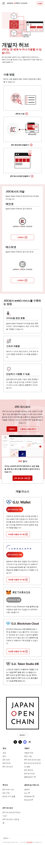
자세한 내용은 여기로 (16, 534)
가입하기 (11, 429)
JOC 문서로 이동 (20, 478)
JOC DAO (29, 842)
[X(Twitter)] (15, 742)
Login (40, 3)
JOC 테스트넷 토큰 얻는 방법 (32, 765)
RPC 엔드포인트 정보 (32, 760)
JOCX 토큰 (6, 763)
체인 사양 (28, 756)
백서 (4, 756)
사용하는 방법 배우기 (28, 429)
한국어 (5, 838)
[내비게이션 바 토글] (3, 3)
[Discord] (25, 742)
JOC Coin (6, 760)
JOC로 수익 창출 (9, 796)
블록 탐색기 (28, 777)
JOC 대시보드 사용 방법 (11, 821)
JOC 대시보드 (8, 766)
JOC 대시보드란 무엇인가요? (11, 814)
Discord (27, 800)
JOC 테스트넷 (29, 773)
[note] (29, 742)
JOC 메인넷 (28, 770)
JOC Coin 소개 (8, 789)
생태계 (26, 789)
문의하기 (22, 735)
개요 (4, 753)
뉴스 (26, 793)
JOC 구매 (6, 793)
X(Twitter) (28, 796)
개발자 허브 (28, 753)
